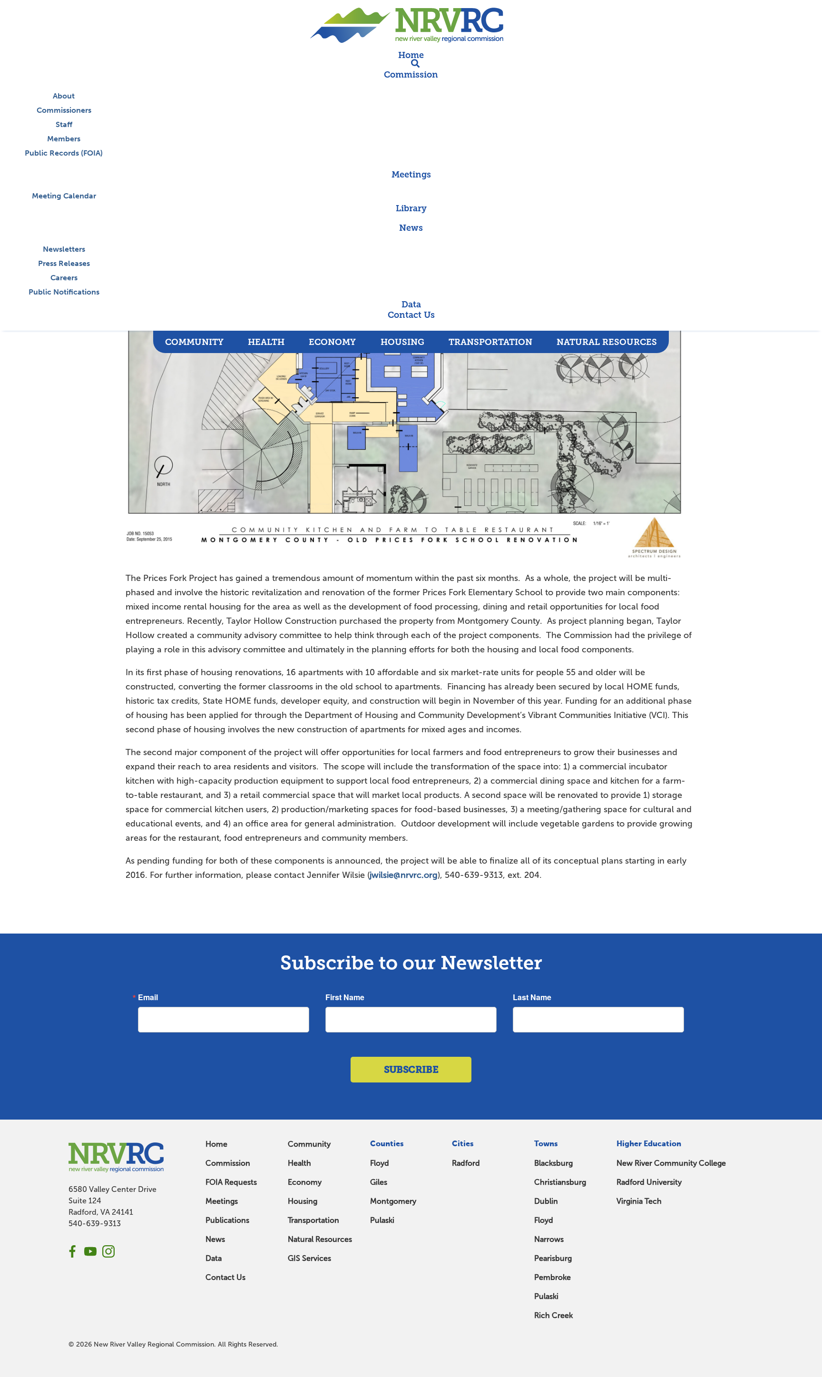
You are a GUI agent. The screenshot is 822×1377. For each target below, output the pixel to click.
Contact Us (225, 1277)
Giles (378, 1182)
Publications (227, 1220)
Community (309, 1144)
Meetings (222, 1201)
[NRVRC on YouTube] (90, 1251)
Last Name (532, 997)
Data (214, 1258)
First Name (344, 997)
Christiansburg (560, 1182)
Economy (305, 1182)
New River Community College (671, 1163)
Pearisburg (553, 1258)
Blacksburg (553, 1163)
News (215, 1239)
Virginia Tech (639, 1201)
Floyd (379, 1163)
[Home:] (411, 25)
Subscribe (411, 1069)
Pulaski (382, 1220)
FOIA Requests (231, 1182)
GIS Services (309, 1258)
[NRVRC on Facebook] (72, 1251)
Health (299, 1163)
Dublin (546, 1201)
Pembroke (552, 1277)
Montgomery (393, 1201)
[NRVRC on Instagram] (108, 1251)
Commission (228, 1163)
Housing (302, 1201)
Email (148, 997)
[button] (411, 325)
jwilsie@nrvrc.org (404, 875)
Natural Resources (320, 1239)
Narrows (549, 1239)
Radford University (649, 1182)
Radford (466, 1163)
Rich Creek (553, 1315)
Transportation (313, 1220)
